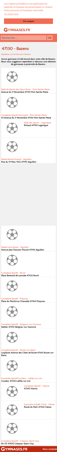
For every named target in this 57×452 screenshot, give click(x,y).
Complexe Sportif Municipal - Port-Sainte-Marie (24, 115)
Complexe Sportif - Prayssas (14, 298)
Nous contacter (50, 449)
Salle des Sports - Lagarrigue (37, 122)
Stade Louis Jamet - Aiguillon (15, 247)
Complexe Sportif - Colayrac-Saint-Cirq (20, 441)
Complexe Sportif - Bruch (13, 273)
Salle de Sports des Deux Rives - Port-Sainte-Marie (25, 89)
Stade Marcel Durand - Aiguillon (16, 159)
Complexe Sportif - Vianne (36, 386)
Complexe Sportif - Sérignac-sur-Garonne (21, 324)
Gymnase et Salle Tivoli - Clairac (39, 404)
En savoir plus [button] (11, 14)
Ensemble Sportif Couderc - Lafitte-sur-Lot (21, 378)
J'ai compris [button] (28, 21)
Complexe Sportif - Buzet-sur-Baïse (18, 350)
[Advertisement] (28, 194)
